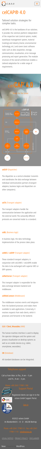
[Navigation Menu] (36, 3)
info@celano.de (26, 432)
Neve (4, 446)
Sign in (25, 405)
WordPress (20, 446)
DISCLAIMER (34, 438)
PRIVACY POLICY (21, 438)
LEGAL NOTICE (7, 438)
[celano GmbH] (8, 3)
